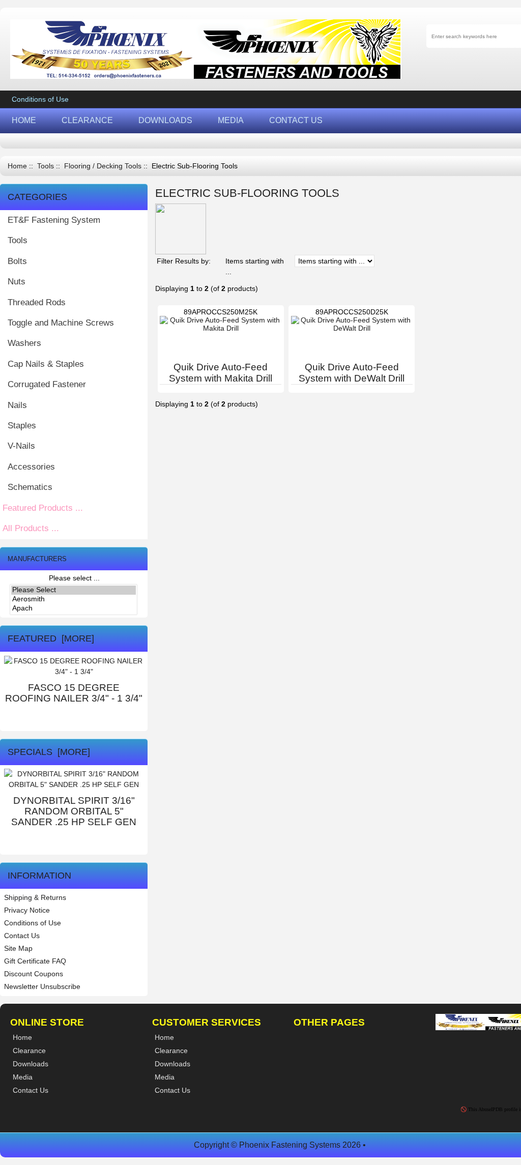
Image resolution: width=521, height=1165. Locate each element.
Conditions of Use (40, 99)
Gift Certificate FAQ (35, 961)
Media (165, 1077)
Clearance (171, 1050)
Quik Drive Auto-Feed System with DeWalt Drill (351, 373)
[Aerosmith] (73, 599)
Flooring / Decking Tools (102, 166)
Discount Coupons (33, 974)
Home (17, 166)
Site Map (18, 948)
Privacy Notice (27, 910)
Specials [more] (49, 752)
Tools (45, 166)
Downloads (172, 1064)
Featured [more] (51, 638)
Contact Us (22, 935)
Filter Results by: (184, 261)
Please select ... (74, 578)
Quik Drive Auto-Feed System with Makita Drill (220, 373)
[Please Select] (73, 590)
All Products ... (31, 528)
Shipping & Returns (35, 897)
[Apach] (73, 608)
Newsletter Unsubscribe (42, 986)
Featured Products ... (43, 508)
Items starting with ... (254, 266)
